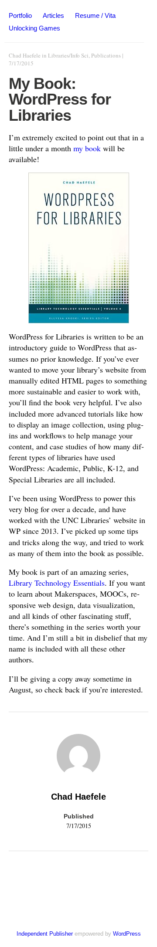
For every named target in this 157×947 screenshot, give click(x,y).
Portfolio (20, 15)
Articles (53, 15)
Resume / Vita (95, 15)
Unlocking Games (34, 28)
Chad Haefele (25, 55)
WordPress (127, 933)
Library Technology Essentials (57, 582)
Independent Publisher (45, 933)
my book (87, 148)
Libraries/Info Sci (68, 55)
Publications (106, 55)
